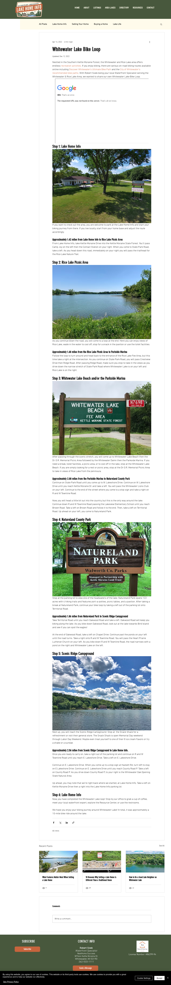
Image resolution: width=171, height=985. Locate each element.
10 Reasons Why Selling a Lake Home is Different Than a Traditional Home (101, 879)
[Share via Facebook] (53, 822)
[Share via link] (73, 822)
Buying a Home (101, 24)
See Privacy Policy (11, 981)
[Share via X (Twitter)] (60, 822)
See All (162, 846)
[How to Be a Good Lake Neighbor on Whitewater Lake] (145, 861)
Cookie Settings (143, 978)
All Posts (43, 24)
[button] (138, 7)
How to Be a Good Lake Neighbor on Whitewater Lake (143, 879)
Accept (159, 978)
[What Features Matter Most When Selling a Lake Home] (58, 861)
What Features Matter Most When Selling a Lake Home (58, 879)
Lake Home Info (59, 24)
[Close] (167, 978)
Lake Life (117, 24)
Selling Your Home (80, 24)
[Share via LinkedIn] (66, 822)
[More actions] (149, 42)
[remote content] (102, 111)
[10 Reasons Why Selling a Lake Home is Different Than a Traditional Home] (102, 861)
